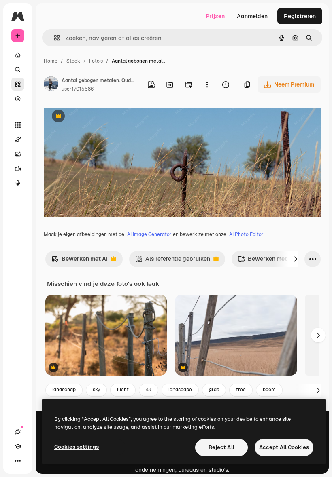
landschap (64, 389)
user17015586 (78, 89)
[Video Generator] (17, 168)
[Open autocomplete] (54, 38)
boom (269, 389)
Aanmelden (252, 16)
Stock (73, 61)
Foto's (96, 61)
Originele (97, 117)
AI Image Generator (149, 234)
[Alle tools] (17, 124)
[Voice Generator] (17, 183)
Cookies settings (76, 446)
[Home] (17, 55)
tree (241, 389)
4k (148, 389)
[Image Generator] (17, 154)
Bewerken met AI (79, 261)
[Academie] (17, 446)
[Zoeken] (17, 69)
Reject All (221, 447)
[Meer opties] (207, 84)
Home (50, 61)
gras (214, 389)
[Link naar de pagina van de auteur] (51, 84)
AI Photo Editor (246, 234)
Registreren (300, 16)
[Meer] (17, 460)
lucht (123, 389)
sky (96, 389)
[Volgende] (295, 259)
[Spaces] (17, 139)
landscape (180, 389)
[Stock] (17, 84)
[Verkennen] (17, 98)
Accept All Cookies (284, 447)
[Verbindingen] (17, 431)
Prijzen (215, 16)
